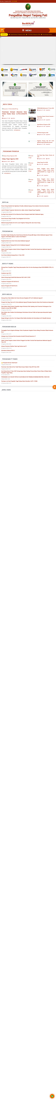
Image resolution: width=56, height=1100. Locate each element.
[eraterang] (23, 69)
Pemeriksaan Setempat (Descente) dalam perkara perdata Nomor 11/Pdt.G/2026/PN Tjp (14, 114)
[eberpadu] (14, 69)
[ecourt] (5, 69)
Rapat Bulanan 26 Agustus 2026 (16, 34)
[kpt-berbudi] (33, 75)
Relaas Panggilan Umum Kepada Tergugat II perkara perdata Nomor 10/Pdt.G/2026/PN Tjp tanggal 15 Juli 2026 (45, 181)
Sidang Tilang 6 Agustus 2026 (10, 159)
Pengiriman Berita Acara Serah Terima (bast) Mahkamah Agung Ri (15, 241)
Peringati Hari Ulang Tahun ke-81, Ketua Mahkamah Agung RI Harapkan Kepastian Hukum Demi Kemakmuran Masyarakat (27, 302)
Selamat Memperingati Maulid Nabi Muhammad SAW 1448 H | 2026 (15, 277)
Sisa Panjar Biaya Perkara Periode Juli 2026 (45, 155)
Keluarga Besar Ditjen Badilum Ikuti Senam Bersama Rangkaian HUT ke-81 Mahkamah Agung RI (21, 298)
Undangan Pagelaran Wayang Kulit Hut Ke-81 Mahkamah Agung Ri (15, 245)
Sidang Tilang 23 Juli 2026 (42, 162)
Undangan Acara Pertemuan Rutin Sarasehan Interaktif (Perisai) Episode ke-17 (18, 336)
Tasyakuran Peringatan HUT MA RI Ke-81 (10, 281)
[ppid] (52, 75)
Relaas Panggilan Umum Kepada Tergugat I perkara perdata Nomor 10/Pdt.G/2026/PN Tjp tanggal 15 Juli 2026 (45, 192)
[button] (2, 50)
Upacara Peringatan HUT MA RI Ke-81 (9, 286)
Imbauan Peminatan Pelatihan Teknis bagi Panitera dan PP (14, 346)
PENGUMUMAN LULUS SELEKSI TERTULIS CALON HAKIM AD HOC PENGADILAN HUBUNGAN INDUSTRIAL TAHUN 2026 (25, 377)
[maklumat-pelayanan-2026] (15, 89)
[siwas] (23, 75)
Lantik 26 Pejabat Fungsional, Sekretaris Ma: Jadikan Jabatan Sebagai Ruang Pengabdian (20, 210)
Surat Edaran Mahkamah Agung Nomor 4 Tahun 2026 (12, 255)
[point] (42, 75)
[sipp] (33, 69)
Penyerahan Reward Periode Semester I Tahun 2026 (45, 117)
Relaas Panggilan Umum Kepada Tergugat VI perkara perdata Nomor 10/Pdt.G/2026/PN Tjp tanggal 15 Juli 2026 (45, 171)
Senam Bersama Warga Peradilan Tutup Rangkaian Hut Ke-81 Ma (15, 218)
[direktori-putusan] (42, 69)
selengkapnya (17, 130)
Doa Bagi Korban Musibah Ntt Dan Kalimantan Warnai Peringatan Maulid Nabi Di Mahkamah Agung (22, 214)
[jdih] (5, 75)
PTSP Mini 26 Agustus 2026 (32, 34)
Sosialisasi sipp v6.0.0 (6, 273)
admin (13, 118)
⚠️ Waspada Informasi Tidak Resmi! (9, 362)
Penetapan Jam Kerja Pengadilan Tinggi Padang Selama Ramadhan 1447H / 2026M (19, 381)
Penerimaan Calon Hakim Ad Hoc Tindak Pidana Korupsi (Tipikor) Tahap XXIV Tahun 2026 (20, 367)
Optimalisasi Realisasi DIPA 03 (8, 350)
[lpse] (14, 75)
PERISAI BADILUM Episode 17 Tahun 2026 (45, 108)
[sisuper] (52, 69)
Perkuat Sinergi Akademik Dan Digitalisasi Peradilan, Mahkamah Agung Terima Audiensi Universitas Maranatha (25, 206)
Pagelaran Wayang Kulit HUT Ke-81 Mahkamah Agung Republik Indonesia (45, 141)
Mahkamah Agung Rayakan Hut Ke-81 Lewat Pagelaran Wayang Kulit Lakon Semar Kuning (20, 222)
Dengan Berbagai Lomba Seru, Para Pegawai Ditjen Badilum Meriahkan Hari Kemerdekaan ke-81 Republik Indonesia (26, 318)
